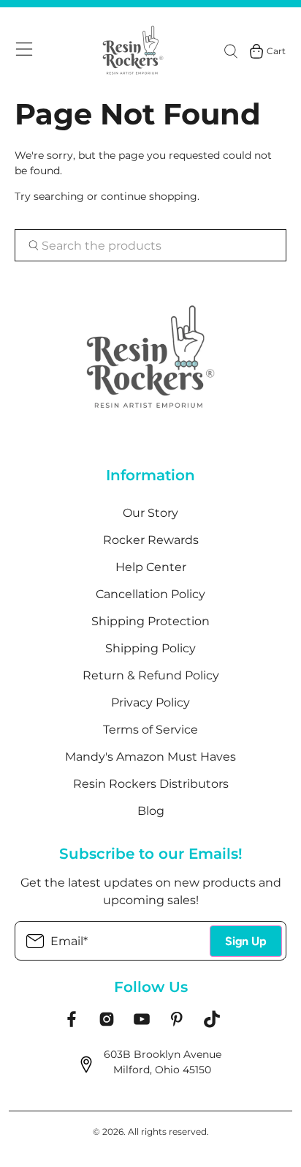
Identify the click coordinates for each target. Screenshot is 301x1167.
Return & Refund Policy (151, 675)
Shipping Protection (150, 621)
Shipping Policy (150, 648)
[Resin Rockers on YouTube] (141, 1024)
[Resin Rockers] (133, 51)
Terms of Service (150, 730)
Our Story (150, 513)
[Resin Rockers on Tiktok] (212, 1024)
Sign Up (246, 941)
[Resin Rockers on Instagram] (106, 1024)
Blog (150, 811)
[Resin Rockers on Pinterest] (177, 1024)
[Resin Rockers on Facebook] (71, 1024)
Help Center (150, 567)
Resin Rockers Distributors (151, 784)
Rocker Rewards (151, 540)
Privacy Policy (150, 702)
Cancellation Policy (150, 594)
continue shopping (149, 196)
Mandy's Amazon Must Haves (150, 757)
